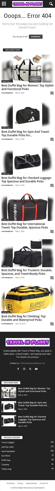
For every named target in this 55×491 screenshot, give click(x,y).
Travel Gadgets (8, 442)
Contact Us (44, 483)
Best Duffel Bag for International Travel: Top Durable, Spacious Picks (24, 225)
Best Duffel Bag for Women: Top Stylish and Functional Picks (27, 87)
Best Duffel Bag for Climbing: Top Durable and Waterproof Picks (23, 318)
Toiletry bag (6, 469)
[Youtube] (36, 369)
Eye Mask (5, 456)
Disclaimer (11, 483)
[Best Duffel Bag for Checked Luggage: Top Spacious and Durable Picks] (27, 161)
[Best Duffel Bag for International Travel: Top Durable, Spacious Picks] (27, 207)
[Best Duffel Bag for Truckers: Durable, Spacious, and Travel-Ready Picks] (27, 253)
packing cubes (7, 447)
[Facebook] (19, 369)
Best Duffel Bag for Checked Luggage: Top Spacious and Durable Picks (26, 179)
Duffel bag (6, 81)
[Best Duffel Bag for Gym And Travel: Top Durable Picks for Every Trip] (27, 115)
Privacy (20, 483)
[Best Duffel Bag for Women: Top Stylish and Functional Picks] (27, 68)
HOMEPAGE (35, 37)
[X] (31, 369)
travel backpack (8, 451)
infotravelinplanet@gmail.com (32, 363)
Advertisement (31, 483)
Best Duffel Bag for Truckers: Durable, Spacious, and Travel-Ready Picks (26, 272)
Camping (5, 464)
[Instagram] (25, 369)
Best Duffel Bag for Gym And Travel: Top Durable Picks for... (25, 133)
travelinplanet (7, 93)
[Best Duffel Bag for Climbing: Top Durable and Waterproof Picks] (27, 299)
